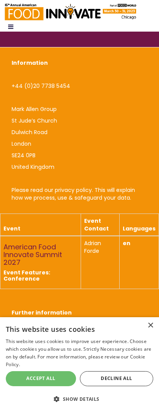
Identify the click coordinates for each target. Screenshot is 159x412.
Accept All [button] (40, 378)
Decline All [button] (116, 378)
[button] (79, 398)
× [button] (150, 325)
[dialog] (79, 364)
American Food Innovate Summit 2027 (32, 254)
